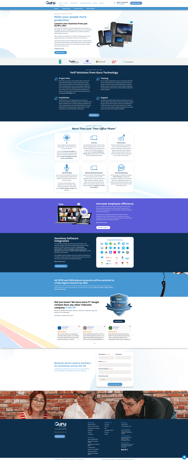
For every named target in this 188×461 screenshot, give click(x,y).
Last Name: (118, 354)
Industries (101, 3)
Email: (102, 361)
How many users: (103, 376)
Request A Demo (60, 52)
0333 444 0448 (124, 424)
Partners (95, 3)
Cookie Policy (65, 459)
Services (65, 3)
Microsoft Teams (78, 8)
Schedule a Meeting (103, 227)
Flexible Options (66, 8)
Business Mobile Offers (93, 439)
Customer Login (136, 3)
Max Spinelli (91, 327)
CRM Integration (91, 8)
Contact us (61, 5)
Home (60, 3)
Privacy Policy (72, 459)
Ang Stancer (116, 327)
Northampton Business (86, 3)
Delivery (56, 8)
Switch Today (93, 115)
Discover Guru (73, 3)
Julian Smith (65, 327)
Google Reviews (118, 321)
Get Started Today (60, 266)
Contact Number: (105, 369)
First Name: (104, 354)
